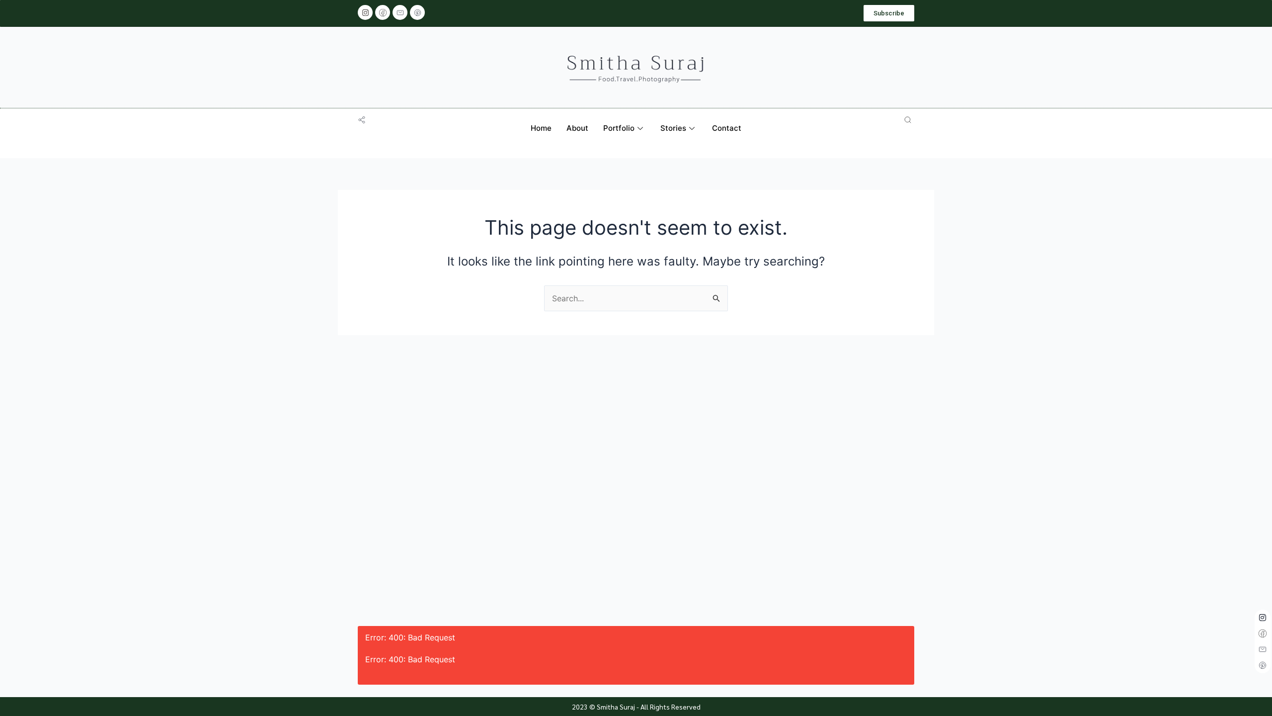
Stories (673, 128)
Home (541, 128)
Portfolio (619, 128)
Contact (726, 128)
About (577, 128)
